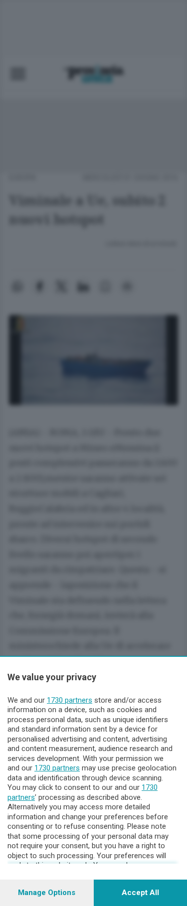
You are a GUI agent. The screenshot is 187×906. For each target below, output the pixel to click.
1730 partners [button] (69, 700)
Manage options (46, 892)
